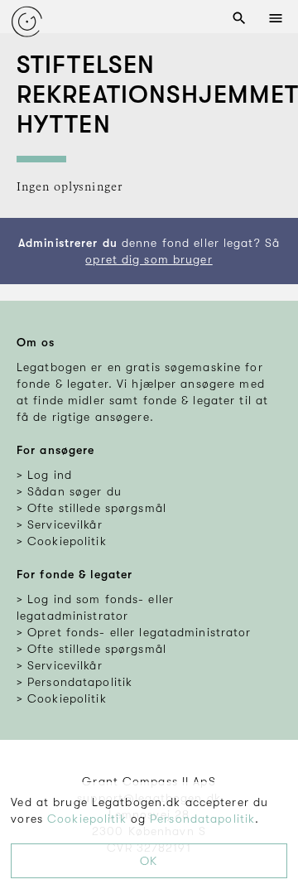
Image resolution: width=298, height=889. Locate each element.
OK (148, 860)
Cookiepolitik (87, 818)
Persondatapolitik (202, 818)
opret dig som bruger (148, 259)
